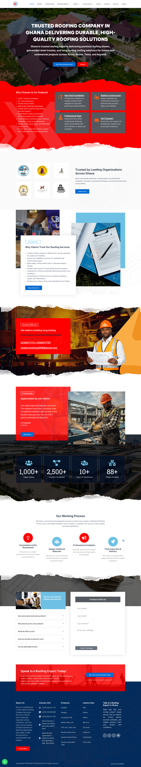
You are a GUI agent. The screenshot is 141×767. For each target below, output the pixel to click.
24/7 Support (107, 118)
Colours (115, 4)
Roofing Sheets (62, 4)
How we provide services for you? (31, 639)
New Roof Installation (74, 95)
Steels (75, 4)
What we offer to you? (26, 631)
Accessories (87, 4)
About (98, 4)
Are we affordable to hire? (28, 647)
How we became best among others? (32, 616)
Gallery (39, 4)
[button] (69, 4)
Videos (124, 4)
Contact (107, 4)
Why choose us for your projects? (30, 624)
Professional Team (73, 116)
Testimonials (49, 4)
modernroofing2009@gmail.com (39, 347)
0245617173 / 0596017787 (36, 342)
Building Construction (111, 95)
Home (32, 4)
